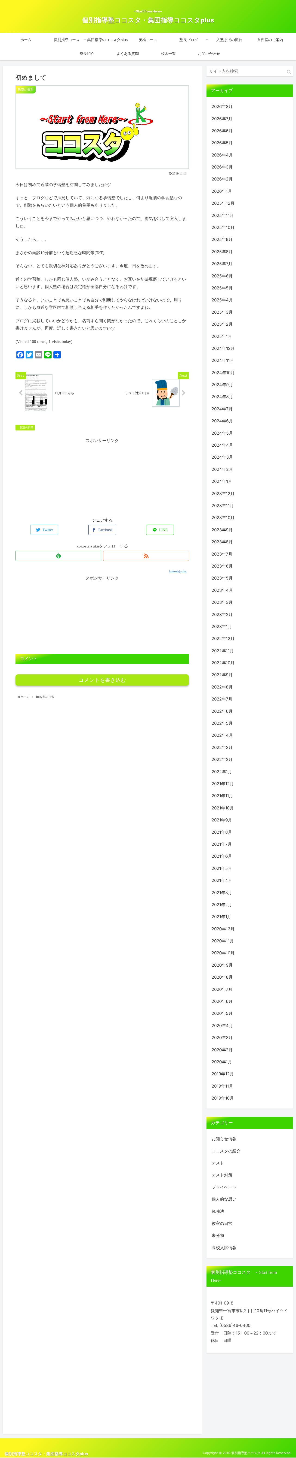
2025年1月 (222, 336)
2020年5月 (222, 1013)
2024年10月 (223, 372)
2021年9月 (222, 820)
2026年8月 (222, 106)
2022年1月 (222, 771)
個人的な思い (224, 1199)
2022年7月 (222, 699)
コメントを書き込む (102, 680)
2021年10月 (223, 808)
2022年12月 (223, 638)
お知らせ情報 (224, 1138)
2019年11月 (222, 1086)
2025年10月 (223, 227)
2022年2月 (222, 759)
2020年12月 (223, 928)
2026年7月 (222, 118)
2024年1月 (222, 481)
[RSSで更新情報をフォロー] (146, 556)
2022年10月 (223, 662)
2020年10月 (223, 952)
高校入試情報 (224, 1247)
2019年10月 (223, 1098)
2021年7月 (222, 844)
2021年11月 (222, 795)
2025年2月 (222, 324)
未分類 (218, 1235)
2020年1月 (222, 1061)
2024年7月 (222, 408)
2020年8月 (222, 977)
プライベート (224, 1187)
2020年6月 (222, 1001)
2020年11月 (223, 940)
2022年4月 (222, 735)
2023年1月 (222, 626)
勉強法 (218, 1211)
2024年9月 (222, 384)
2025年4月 (222, 300)
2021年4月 (222, 880)
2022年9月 (222, 674)
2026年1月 (222, 191)
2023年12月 (223, 493)
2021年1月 (221, 916)
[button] (289, 72)
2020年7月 (222, 989)
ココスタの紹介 (226, 1150)
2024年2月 (222, 469)
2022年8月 (222, 687)
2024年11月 (223, 360)
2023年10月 (223, 517)
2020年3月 (222, 1037)
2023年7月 (222, 554)
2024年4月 (222, 445)
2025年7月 (222, 263)
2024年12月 (223, 348)
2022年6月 (222, 711)
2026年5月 (222, 142)
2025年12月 (223, 203)
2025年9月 (222, 239)
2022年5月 (222, 723)
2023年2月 (222, 614)
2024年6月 (222, 420)
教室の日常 (26, 427)
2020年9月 (222, 965)
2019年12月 (223, 1073)
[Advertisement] (102, 477)
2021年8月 (222, 832)
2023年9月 (222, 529)
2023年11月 (223, 505)
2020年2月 (222, 1049)
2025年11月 (223, 215)
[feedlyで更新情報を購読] (58, 556)
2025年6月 (222, 276)
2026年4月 (222, 155)
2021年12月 (223, 783)
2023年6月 (222, 566)
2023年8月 (222, 541)
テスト (218, 1162)
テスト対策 (222, 1174)
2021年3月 (222, 892)
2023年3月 (222, 602)
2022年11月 (223, 650)
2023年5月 (222, 578)
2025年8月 (222, 251)
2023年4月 (222, 590)
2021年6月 (222, 856)
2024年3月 (222, 457)
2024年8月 (222, 396)
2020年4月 (222, 1025)
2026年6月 (222, 130)
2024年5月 (222, 433)
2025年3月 (222, 312)
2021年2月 (222, 904)
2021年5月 (222, 868)
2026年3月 (222, 167)
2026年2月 (222, 179)
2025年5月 (222, 288)
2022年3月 (222, 747)
